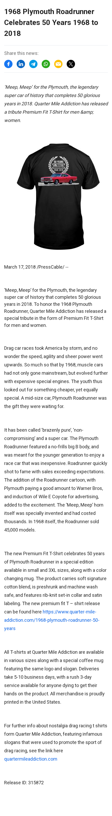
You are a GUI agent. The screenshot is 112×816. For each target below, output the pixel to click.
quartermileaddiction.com (30, 759)
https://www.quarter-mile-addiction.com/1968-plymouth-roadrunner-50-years (51, 620)
